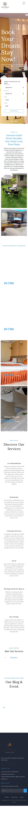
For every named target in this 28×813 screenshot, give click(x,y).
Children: (6, 103)
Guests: (5, 96)
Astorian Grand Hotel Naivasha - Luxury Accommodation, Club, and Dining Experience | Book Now (13, 715)
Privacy (21, 797)
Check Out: (6, 90)
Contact (7, 797)
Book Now (4, 73)
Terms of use (14, 797)
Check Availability (14, 110)
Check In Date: (7, 84)
